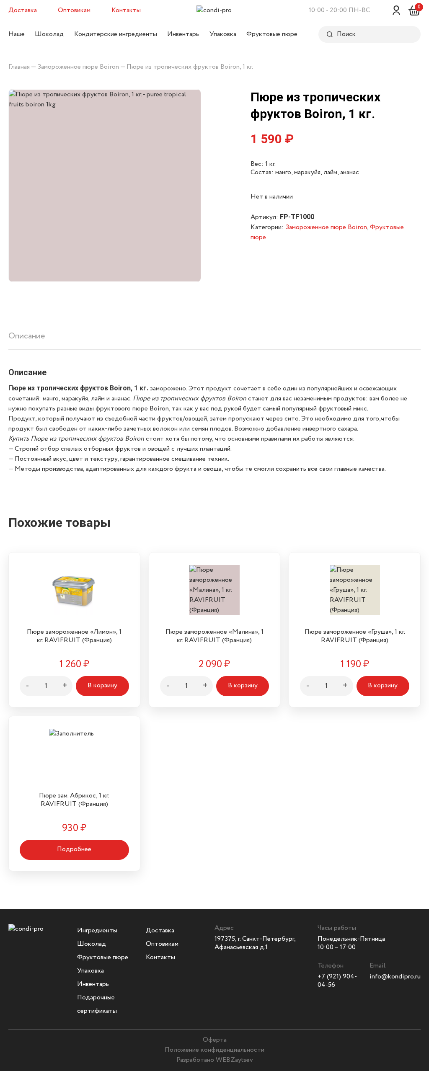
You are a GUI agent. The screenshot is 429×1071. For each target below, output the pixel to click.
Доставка (22, 10)
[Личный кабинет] (396, 10)
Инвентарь (183, 34)
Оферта (215, 1040)
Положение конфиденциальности (214, 1050)
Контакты (126, 10)
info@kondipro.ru (395, 976)
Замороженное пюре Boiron (78, 67)
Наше (16, 34)
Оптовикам (74, 10)
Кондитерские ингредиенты (115, 34)
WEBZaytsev (234, 1060)
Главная (19, 67)
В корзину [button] (102, 685)
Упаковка (222, 34)
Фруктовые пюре (271, 34)
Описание (26, 336)
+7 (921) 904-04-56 (337, 981)
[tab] (26, 339)
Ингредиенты (97, 930)
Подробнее (74, 849)
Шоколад (49, 34)
